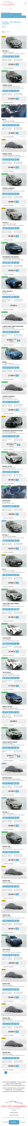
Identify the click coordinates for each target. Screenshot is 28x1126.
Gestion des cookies (14, 1115)
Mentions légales (14, 1112)
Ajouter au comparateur (9, 68)
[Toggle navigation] (25, 3)
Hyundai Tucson (12, 14)
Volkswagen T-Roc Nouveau (18, 16)
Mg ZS (19, 14)
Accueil (14, 1110)
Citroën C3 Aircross (6, 16)
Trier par (4, 26)
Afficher (4, 32)
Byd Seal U (4, 14)
